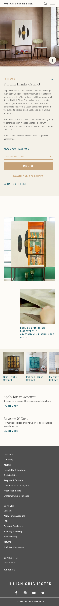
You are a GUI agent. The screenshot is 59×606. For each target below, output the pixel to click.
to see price (15, 184)
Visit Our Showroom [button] (14, 547)
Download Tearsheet (28, 176)
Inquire (28, 166)
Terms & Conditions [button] (13, 526)
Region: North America (29, 602)
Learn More (11, 406)
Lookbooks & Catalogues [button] (16, 485)
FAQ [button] (6, 521)
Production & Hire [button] (12, 490)
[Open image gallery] (52, 60)
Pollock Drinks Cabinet (34, 378)
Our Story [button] (8, 459)
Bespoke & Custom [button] (13, 480)
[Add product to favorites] (52, 79)
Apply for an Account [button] (14, 516)
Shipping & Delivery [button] (13, 531)
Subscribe (9, 570)
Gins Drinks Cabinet (10, 378)
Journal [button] (7, 465)
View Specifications (16, 149)
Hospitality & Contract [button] (15, 470)
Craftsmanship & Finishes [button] (16, 496)
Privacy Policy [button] (10, 536)
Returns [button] (7, 542)
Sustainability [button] (10, 475)
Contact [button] (8, 510)
